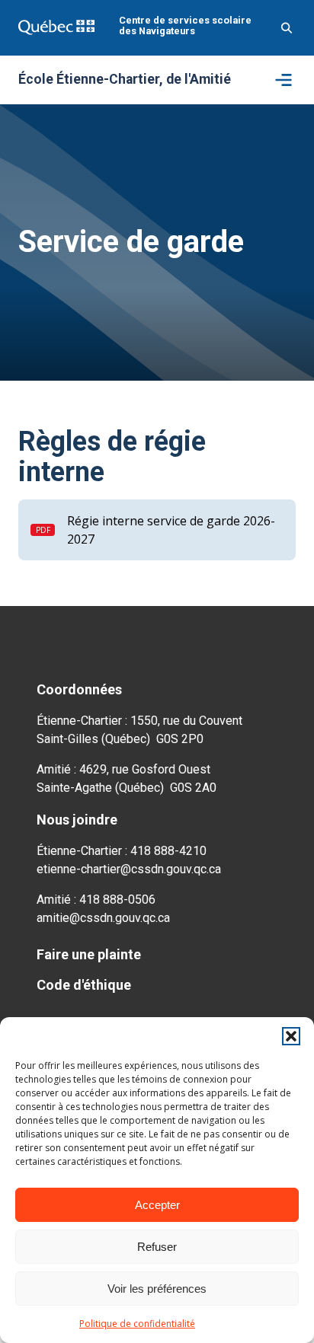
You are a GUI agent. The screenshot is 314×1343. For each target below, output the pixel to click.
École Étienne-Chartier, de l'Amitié (124, 80)
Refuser (157, 1246)
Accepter (157, 1204)
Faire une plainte (89, 954)
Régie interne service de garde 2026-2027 (171, 529)
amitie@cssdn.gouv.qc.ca (103, 918)
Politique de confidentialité (137, 1323)
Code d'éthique (84, 985)
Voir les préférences (157, 1288)
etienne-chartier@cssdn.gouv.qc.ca (129, 869)
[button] (291, 1036)
